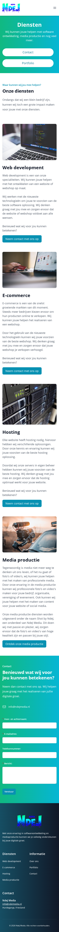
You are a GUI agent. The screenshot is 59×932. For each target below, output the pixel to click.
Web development (11, 861)
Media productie (10, 879)
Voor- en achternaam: (14, 719)
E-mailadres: (9, 733)
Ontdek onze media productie (24, 644)
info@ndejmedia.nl (19, 706)
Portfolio (28, 63)
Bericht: (7, 763)
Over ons (34, 861)
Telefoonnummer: (11, 748)
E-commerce (8, 867)
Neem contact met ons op (22, 239)
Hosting (6, 873)
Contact (28, 52)
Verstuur (9, 791)
